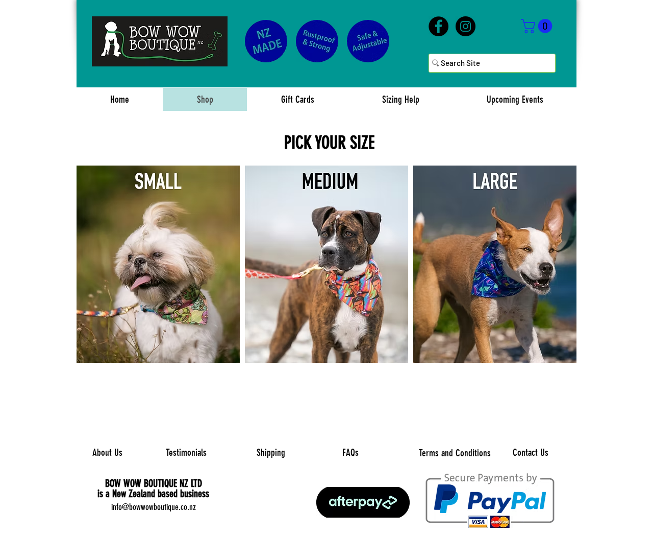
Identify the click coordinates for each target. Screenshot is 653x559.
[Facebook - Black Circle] (438, 26)
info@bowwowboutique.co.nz (153, 507)
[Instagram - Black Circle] (465, 26)
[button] (538, 26)
